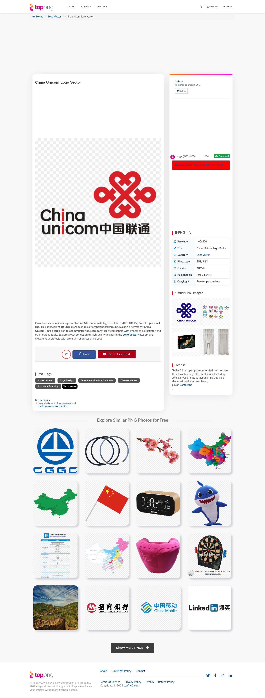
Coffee (182, 91)
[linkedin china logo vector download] (209, 607)
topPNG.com (131, 685)
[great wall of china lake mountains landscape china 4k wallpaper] (55, 607)
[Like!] (66, 354)
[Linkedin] (230, 676)
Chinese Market (129, 380)
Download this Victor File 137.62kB (200, 165)
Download (223, 156)
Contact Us (186, 385)
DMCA (150, 682)
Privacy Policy (133, 682)
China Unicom (45, 380)
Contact (102, 6)
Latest (72, 6)
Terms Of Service (110, 682)
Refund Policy (166, 682)
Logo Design (66, 380)
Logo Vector (54, 16)
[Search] (200, 7)
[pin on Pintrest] (73, 433)
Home (39, 16)
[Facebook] (215, 676)
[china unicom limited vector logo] (186, 312)
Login (229, 6)
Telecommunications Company (97, 380)
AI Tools (85, 7)
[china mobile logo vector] (159, 607)
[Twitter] (208, 676)
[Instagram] (222, 676)
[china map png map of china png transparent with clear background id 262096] (209, 450)
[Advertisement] (132, 49)
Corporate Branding (48, 386)
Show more (70, 386)
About (103, 671)
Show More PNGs (130, 648)
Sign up (213, 6)
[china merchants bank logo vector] (107, 607)
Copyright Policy (121, 671)
